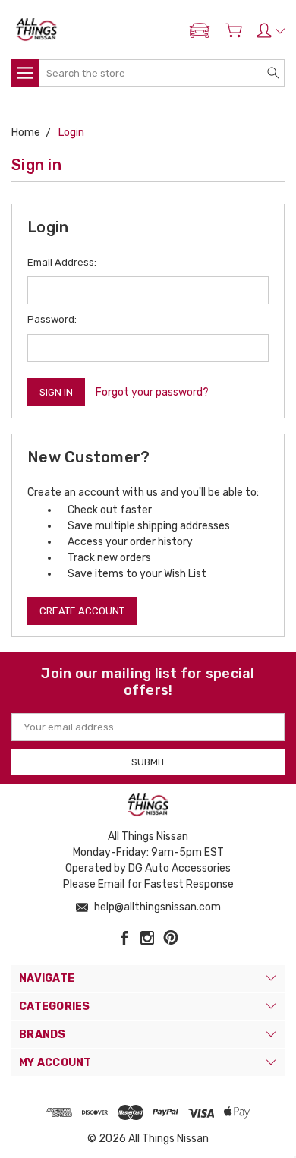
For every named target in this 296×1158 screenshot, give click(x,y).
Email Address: (61, 262)
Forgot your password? (152, 392)
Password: (52, 319)
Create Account (81, 611)
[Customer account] (271, 30)
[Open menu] (25, 73)
